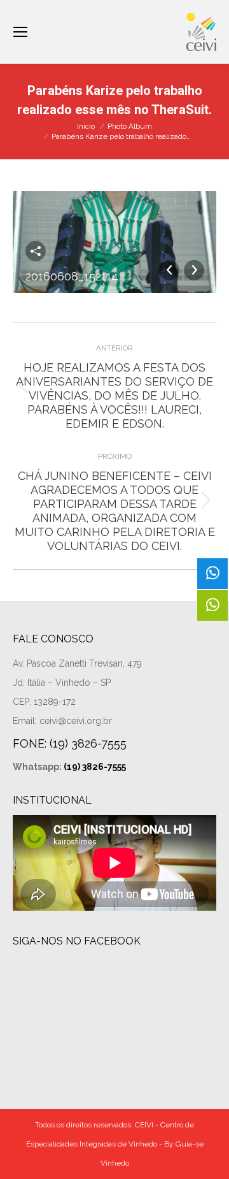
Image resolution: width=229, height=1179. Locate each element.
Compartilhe (35, 251)
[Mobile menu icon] (20, 32)
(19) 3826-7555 (95, 767)
